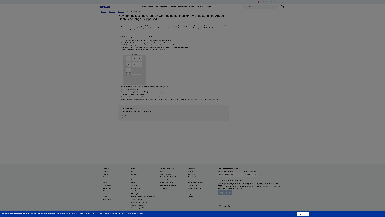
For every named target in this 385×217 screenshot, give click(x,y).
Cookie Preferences (289, 214)
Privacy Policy (118, 213)
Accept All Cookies (303, 214)
